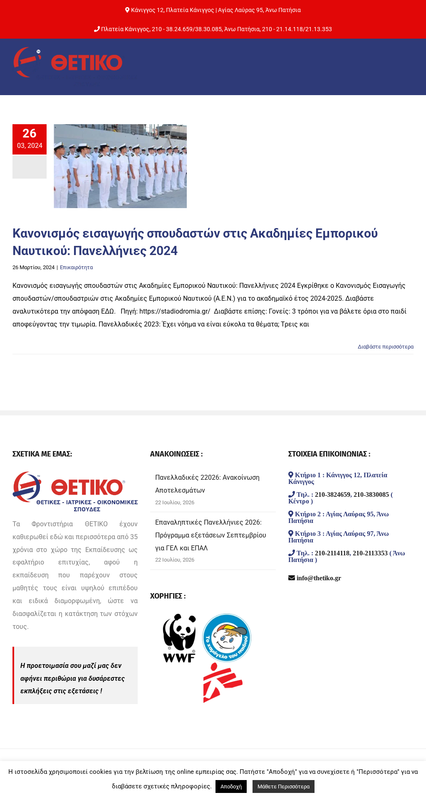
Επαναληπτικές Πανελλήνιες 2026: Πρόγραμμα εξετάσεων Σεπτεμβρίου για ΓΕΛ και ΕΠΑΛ (210, 535)
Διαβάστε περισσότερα (386, 347)
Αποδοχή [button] (231, 786)
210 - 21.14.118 (282, 29)
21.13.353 (318, 29)
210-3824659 (332, 494)
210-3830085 (371, 494)
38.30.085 (208, 29)
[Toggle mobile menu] (407, 65)
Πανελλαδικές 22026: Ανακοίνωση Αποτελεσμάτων (207, 484)
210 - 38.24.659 (172, 29)
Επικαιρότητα (76, 267)
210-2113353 (370, 553)
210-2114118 (332, 553)
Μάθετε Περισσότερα (284, 786)
